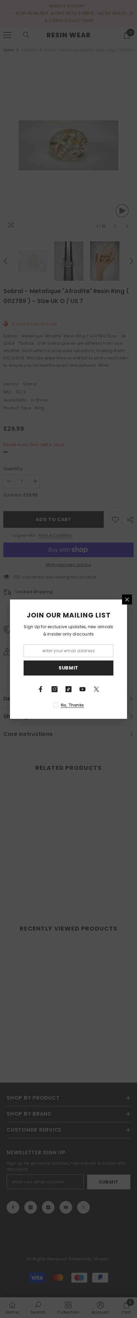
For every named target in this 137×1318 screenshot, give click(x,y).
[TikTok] (68, 689)
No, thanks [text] (72, 705)
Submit (68, 668)
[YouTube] (82, 689)
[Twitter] (96, 689)
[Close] (127, 599)
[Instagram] (55, 689)
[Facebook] (41, 689)
